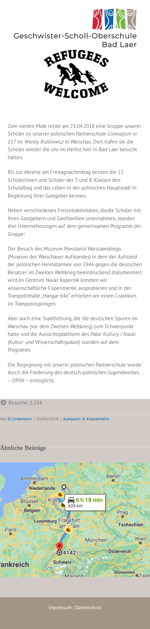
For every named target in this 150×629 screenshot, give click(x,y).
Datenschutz (88, 607)
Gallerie (83, 514)
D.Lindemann (20, 418)
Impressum (60, 607)
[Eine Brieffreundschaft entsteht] (75, 519)
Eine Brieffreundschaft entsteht (66, 514)
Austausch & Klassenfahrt (86, 418)
